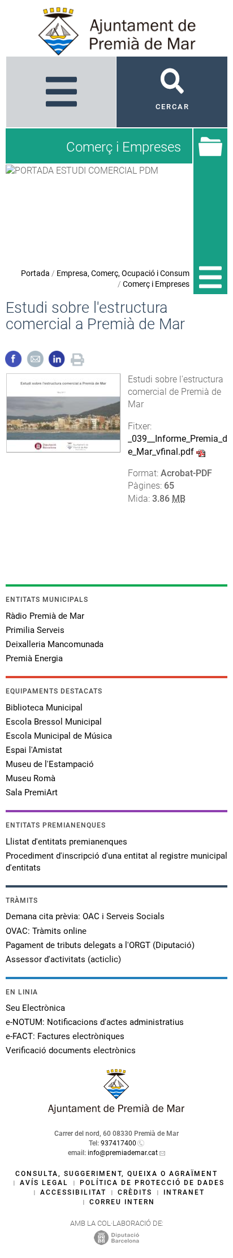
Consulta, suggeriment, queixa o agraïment (116, 1174)
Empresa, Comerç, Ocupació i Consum (123, 273)
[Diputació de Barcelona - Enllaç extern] (116, 1237)
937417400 (118, 1143)
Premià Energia (34, 658)
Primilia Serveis (35, 630)
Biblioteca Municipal (44, 708)
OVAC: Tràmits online (46, 931)
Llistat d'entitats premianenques (66, 842)
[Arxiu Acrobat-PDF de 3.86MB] (63, 412)
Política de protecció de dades (152, 1183)
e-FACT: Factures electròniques (65, 1036)
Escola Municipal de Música (59, 736)
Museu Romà (30, 778)
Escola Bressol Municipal (54, 722)
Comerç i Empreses (156, 283)
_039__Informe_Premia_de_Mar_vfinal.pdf (177, 444)
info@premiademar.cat (123, 1153)
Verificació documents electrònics (71, 1050)
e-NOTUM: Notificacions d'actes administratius (95, 1022)
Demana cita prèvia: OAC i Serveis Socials (85, 916)
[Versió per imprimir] (77, 358)
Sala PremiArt (32, 792)
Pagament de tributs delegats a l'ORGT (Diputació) (100, 945)
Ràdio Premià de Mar (45, 616)
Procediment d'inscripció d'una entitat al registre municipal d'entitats (116, 862)
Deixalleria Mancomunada (54, 644)
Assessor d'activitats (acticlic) (63, 959)
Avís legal (44, 1183)
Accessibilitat (73, 1192)
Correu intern (122, 1202)
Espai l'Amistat (34, 750)
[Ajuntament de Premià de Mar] (116, 1110)
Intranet (184, 1192)
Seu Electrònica (35, 1008)
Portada (35, 273)
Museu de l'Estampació (50, 764)
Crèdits (135, 1192)
